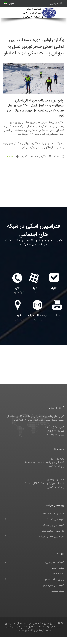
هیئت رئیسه (57, 568)
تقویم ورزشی (57, 591)
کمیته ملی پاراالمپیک (53, 525)
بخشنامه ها (58, 574)
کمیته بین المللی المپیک (51, 536)
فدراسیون (54, 3)
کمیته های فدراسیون (53, 585)
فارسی (11, 3)
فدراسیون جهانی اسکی (52, 531)
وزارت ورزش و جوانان (53, 514)
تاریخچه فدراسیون (54, 562)
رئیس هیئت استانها (54, 579)
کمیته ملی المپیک (55, 519)
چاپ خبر (9, 157)
